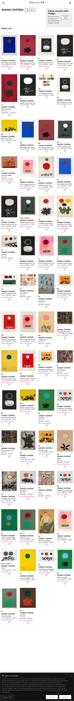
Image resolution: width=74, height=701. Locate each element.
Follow (31, 10)
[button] (9, 52)
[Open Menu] (5, 3)
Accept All (52, 697)
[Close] (71, 676)
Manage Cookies (7, 697)
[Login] (70, 3)
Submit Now (66, 17)
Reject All (65, 697)
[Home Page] (37, 3)
